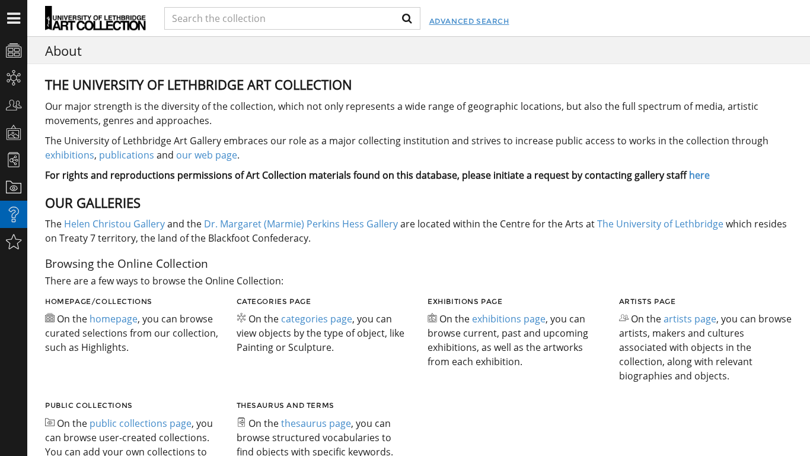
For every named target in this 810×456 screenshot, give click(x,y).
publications (126, 155)
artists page (690, 318)
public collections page (141, 423)
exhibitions (69, 155)
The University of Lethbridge (659, 223)
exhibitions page (509, 318)
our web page (206, 155)
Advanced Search (469, 21)
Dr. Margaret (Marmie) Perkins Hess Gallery (301, 223)
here (699, 175)
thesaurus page (316, 423)
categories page (316, 318)
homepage (114, 318)
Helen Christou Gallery (114, 223)
